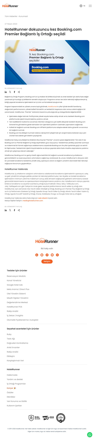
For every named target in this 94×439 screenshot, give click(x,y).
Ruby (9, 334)
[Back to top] (89, 428)
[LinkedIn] (36, 254)
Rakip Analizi (12, 311)
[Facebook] (47, 254)
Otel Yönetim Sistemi (16, 293)
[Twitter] (57, 254)
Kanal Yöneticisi (14, 280)
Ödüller (10, 392)
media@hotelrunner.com (33, 200)
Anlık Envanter (13, 347)
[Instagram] (41, 254)
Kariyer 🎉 (11, 388)
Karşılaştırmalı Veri (15, 360)
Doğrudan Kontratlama (17, 343)
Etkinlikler (11, 397)
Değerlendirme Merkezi (17, 302)
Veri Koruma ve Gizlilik (17, 401)
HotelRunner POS (14, 306)
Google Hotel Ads (15, 285)
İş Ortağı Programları (16, 383)
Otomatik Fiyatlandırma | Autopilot (22, 320)
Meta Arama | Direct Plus (18, 289)
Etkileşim (11, 356)
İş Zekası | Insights (15, 315)
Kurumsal (23, 16)
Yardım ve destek (15, 379)
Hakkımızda (12, 375)
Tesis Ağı (11, 338)
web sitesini (43, 198)
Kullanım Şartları (14, 405)
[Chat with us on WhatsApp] (89, 434)
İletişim (47, 261)
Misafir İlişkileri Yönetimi (17, 298)
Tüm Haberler (11, 16)
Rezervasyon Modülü (16, 276)
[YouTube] (52, 254)
